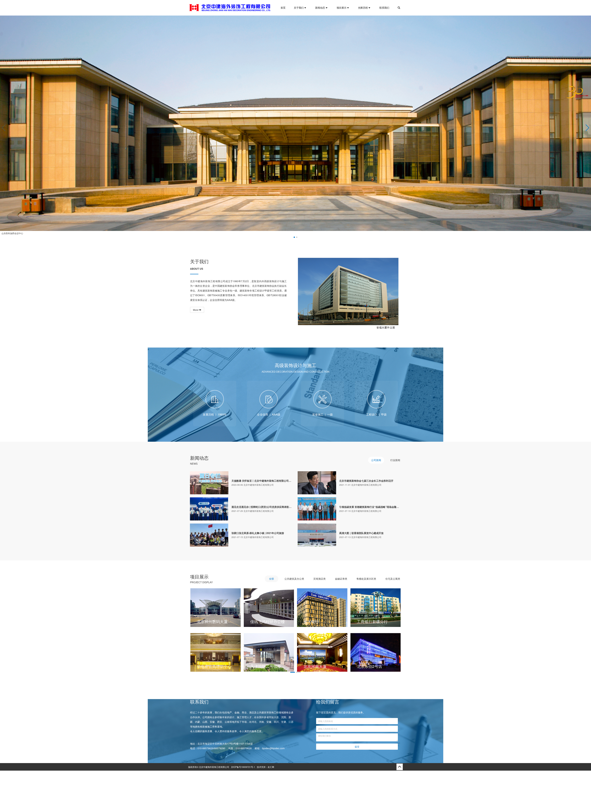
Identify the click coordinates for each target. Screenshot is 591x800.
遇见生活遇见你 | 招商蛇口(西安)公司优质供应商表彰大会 (262, 507)
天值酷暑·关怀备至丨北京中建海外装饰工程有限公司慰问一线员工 (262, 480)
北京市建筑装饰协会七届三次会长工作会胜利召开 (366, 480)
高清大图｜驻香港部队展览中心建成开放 (361, 533)
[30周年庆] (577, 93)
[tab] (376, 460)
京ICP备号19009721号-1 (243, 796)
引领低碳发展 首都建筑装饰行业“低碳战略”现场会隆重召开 (370, 507)
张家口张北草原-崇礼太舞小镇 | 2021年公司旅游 (257, 533)
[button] (587, 127)
